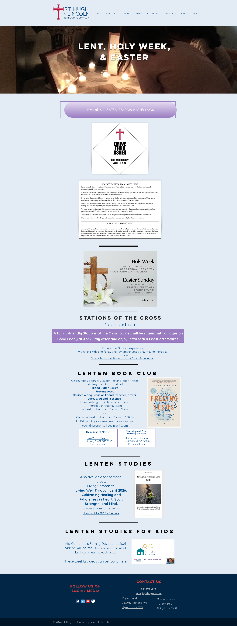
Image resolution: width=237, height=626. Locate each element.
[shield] (93, 601)
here (123, 561)
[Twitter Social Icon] (83, 601)
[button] (110, 13)
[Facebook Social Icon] (77, 601)
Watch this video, (89, 351)
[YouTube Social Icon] (88, 601)
